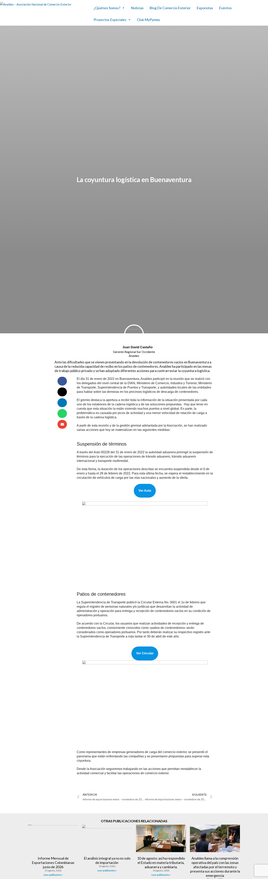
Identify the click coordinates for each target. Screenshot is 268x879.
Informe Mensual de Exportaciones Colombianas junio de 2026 (53, 862)
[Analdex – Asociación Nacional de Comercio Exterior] (35, 4)
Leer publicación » (53, 874)
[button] (62, 381)
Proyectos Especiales (110, 19)
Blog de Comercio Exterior (170, 8)
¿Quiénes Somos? (107, 8)
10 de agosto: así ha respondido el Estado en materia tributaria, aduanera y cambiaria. (161, 862)
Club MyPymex (148, 19)
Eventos (225, 8)
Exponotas (205, 8)
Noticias (137, 8)
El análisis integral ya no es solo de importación (107, 860)
